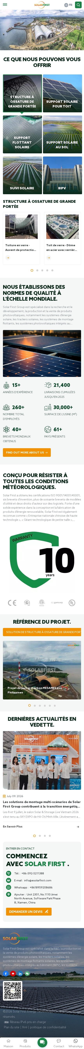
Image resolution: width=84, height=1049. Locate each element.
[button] (32, 270)
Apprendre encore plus (24, 48)
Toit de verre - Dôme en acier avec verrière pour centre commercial (61, 248)
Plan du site (11, 1027)
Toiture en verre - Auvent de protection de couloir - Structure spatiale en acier (20, 248)
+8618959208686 (41, 887)
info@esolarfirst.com (37, 880)
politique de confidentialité (48, 1027)
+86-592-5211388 (32, 873)
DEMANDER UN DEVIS (26, 912)
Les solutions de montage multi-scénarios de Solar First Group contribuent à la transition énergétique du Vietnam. (42, 804)
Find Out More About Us (25, 452)
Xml (24, 1027)
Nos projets (65, 48)
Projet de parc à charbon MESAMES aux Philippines (35, 690)
